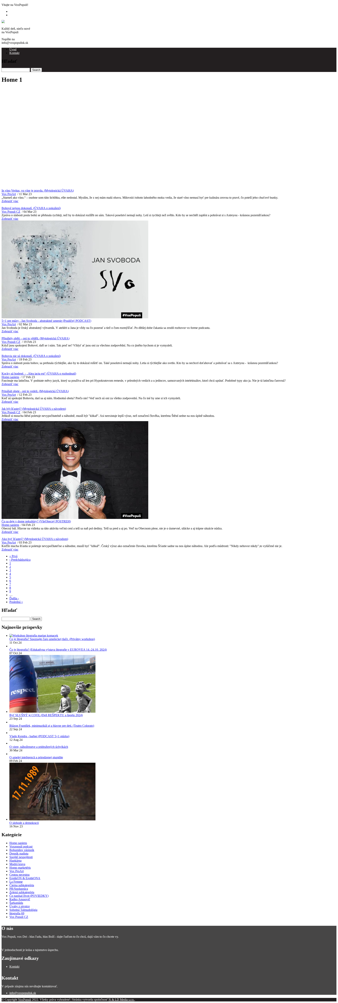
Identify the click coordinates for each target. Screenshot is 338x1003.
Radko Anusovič (19, 899)
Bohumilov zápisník (21, 850)
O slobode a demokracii (24, 822)
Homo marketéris (20, 867)
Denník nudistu (18, 853)
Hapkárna (15, 860)
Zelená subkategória (21, 892)
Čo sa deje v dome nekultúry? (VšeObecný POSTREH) (36, 521)
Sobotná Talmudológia (23, 909)
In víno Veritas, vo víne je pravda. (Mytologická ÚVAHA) (38, 190)
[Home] (7, 21)
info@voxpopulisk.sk (22, 993)
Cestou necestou (19, 874)
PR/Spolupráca (18, 888)
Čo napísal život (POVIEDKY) (29, 895)
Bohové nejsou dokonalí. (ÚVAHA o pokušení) (31, 208)
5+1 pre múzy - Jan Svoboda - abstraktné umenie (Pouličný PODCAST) (46, 320)
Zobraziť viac (10, 201)
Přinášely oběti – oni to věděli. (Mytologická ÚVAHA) (35, 338)
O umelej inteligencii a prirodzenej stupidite (36, 757)
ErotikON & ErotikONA (24, 878)
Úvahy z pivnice (19, 906)
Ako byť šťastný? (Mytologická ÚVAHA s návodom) (35, 539)
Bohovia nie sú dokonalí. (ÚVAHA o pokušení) (31, 356)
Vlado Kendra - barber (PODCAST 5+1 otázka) (39, 736)
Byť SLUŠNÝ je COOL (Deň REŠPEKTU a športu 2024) (46, 715)
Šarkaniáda (16, 902)
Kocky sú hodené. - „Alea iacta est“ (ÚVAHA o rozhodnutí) (39, 373)
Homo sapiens (10, 377)
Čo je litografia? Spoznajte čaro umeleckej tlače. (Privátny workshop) (52, 639)
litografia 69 (16, 913)
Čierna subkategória (21, 885)
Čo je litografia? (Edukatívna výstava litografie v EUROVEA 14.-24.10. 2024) (58, 649)
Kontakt (14, 53)
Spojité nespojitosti (21, 857)
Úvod (12, 49)
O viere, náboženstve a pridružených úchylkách (38, 746)
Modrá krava (17, 864)
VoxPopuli (24, 999)
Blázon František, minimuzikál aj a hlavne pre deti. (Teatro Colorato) (51, 725)
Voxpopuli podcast (20, 846)
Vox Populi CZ (11, 211)
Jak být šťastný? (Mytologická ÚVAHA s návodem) (34, 408)
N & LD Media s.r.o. (121, 999)
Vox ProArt (9, 194)
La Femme (16, 881)
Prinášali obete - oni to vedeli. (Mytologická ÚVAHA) (35, 391)
